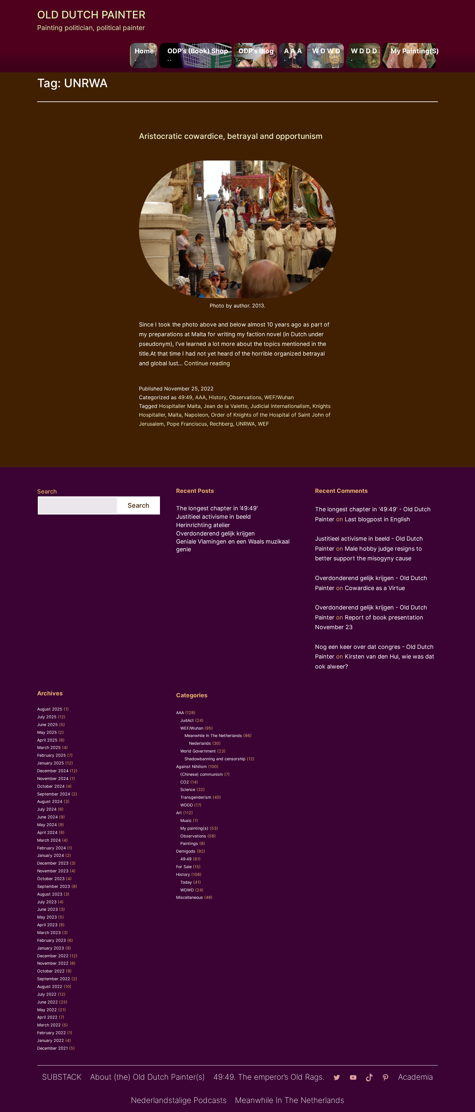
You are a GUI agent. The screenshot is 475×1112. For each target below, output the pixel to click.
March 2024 (49, 840)
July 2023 (47, 901)
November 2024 (53, 778)
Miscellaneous (189, 897)
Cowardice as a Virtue (375, 588)
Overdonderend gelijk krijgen (215, 533)
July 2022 (47, 994)
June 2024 (47, 817)
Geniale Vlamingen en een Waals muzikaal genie (233, 545)
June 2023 (47, 909)
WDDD (186, 805)
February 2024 (51, 848)
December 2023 (53, 863)
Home (144, 54)
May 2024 (47, 824)
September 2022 (53, 978)
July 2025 (47, 716)
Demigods (185, 851)
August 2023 (49, 894)
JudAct (187, 720)
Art (179, 812)
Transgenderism (195, 797)
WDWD (187, 890)
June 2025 (47, 724)
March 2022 (49, 1025)
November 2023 (53, 870)
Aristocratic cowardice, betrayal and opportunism (230, 136)
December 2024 (53, 770)
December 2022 (53, 955)
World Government (198, 751)
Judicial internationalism (280, 406)
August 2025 (49, 709)
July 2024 (47, 809)
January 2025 (50, 763)
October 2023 (51, 878)
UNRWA (245, 424)
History (217, 397)
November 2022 (53, 963)
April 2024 (47, 832)
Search (47, 491)
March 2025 (49, 747)
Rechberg (221, 424)
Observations (245, 397)
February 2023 (51, 940)
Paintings (189, 843)
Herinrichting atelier (203, 525)
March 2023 (49, 932)
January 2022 (50, 1040)
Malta (175, 414)
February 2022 (51, 1032)
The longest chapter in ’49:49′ (217, 508)
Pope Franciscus (187, 424)
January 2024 (50, 855)
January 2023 (50, 948)
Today (186, 882)
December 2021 (52, 1048)
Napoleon (196, 414)
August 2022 (49, 986)
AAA (200, 397)
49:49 (185, 397)
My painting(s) (415, 54)
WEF (263, 424)
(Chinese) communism (201, 774)
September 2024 (53, 794)
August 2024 (49, 801)
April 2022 (47, 1017)
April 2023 (47, 924)
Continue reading (207, 363)
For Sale (184, 866)
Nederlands (200, 743)
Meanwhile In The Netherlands (213, 735)
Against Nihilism (191, 766)
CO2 (184, 782)
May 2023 (47, 917)
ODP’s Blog (256, 54)
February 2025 (51, 755)
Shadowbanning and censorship (215, 758)
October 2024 (51, 786)
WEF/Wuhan (279, 397)
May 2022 (47, 1009)
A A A (293, 54)
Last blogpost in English (377, 519)
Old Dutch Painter (91, 14)
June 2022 (47, 1002)
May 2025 (47, 732)
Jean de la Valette (226, 406)
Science (187, 789)
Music (186, 820)
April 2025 (47, 740)
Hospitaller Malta (180, 406)
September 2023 (53, 886)
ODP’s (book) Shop (197, 54)
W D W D (326, 54)
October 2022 (51, 971)
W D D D (364, 54)
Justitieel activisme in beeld (213, 516)
